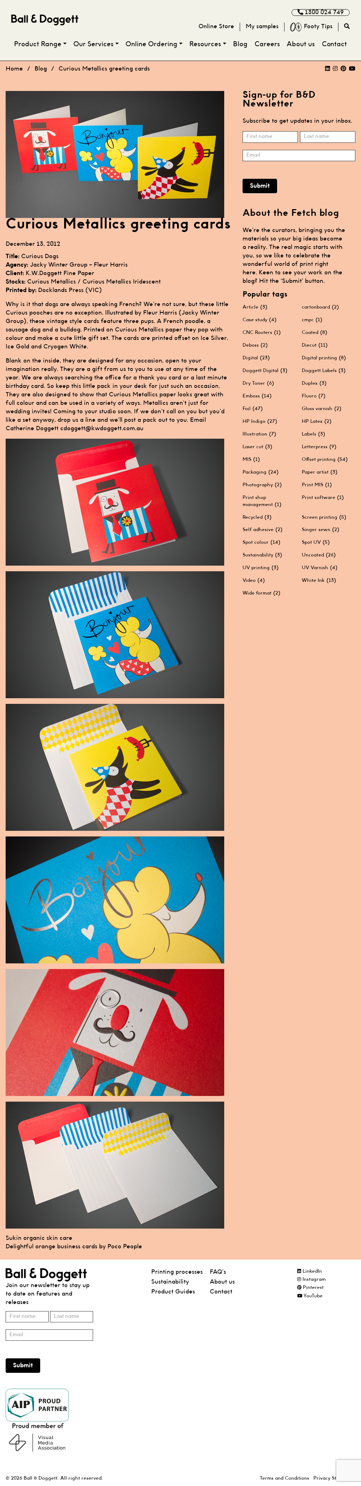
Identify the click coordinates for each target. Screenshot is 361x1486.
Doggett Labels (323, 370)
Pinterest (312, 1287)
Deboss (255, 345)
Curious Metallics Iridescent (121, 282)
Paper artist (319, 472)
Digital (256, 357)
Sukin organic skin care (39, 1238)
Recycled (257, 517)
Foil (253, 408)
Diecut (315, 345)
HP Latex (316, 421)
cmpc (312, 319)
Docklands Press (61, 290)
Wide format (261, 593)
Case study (259, 319)
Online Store (216, 27)
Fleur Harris (111, 265)
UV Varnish (319, 567)
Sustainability (262, 555)
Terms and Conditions (284, 1478)
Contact (334, 44)
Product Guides (173, 1292)
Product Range (37, 44)
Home (14, 69)
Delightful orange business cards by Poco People (74, 1247)
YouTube (312, 1296)
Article (255, 307)
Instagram (313, 1279)
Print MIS (317, 484)
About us (301, 44)
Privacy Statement (334, 1478)
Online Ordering (151, 44)
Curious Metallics (51, 282)
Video (254, 580)
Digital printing (324, 357)
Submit (260, 186)
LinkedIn (311, 1271)
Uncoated (319, 555)
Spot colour (261, 542)
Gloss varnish (321, 408)
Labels (313, 434)
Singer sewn (320, 529)
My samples (262, 27)
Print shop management (262, 501)
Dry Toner (258, 383)
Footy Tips (318, 27)
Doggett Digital (265, 370)
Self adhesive (262, 529)
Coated (314, 332)
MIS (251, 459)
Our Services (93, 44)
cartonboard (320, 307)
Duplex (314, 383)
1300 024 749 (323, 13)
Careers (267, 44)
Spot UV (316, 542)
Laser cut (257, 446)
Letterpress (319, 446)
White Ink (319, 580)
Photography (262, 484)
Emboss (257, 396)
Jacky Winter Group (58, 265)
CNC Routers (262, 332)
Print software (323, 497)
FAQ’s (218, 1272)
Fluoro (313, 396)
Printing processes (177, 1272)
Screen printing (324, 517)
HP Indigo (260, 421)
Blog (240, 44)
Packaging (261, 472)
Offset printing (325, 459)
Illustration (259, 434)
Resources (205, 44)
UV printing (261, 567)
